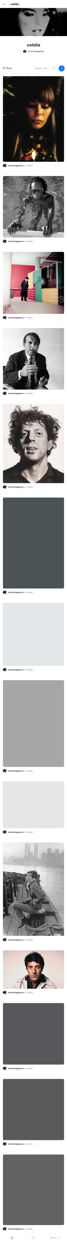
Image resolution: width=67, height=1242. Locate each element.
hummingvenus (16, 165)
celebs (29, 165)
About (53, 1238)
